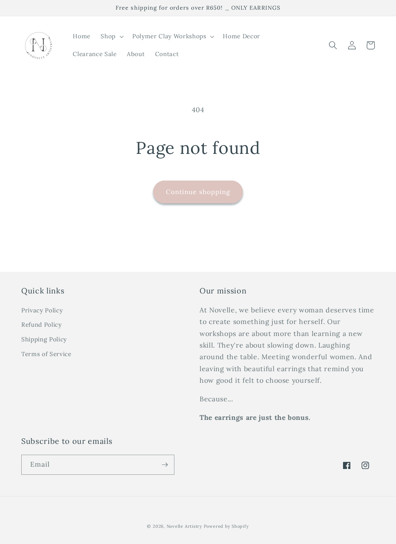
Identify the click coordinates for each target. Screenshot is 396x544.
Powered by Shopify (226, 526)
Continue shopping (198, 192)
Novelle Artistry (184, 526)
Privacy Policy (42, 310)
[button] (111, 36)
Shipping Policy (44, 339)
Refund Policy (41, 324)
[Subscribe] (164, 465)
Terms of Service (46, 354)
